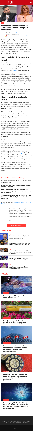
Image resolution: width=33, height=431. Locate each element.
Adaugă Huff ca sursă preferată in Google (19, 35)
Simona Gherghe (18, 153)
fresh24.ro (25, 422)
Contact (4, 421)
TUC (8, 421)
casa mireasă (16, 202)
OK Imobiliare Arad (17, 422)
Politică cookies (21, 421)
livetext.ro (8, 422)
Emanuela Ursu (15, 32)
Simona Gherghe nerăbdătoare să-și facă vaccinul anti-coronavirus (16, 181)
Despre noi (13, 421)
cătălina (22, 202)
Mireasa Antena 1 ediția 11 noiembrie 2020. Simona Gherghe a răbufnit (16, 186)
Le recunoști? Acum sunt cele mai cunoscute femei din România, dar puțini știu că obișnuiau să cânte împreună (16, 191)
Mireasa (14, 70)
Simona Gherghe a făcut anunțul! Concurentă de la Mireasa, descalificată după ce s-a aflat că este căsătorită (16, 197)
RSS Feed (29, 421)
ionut (26, 202)
